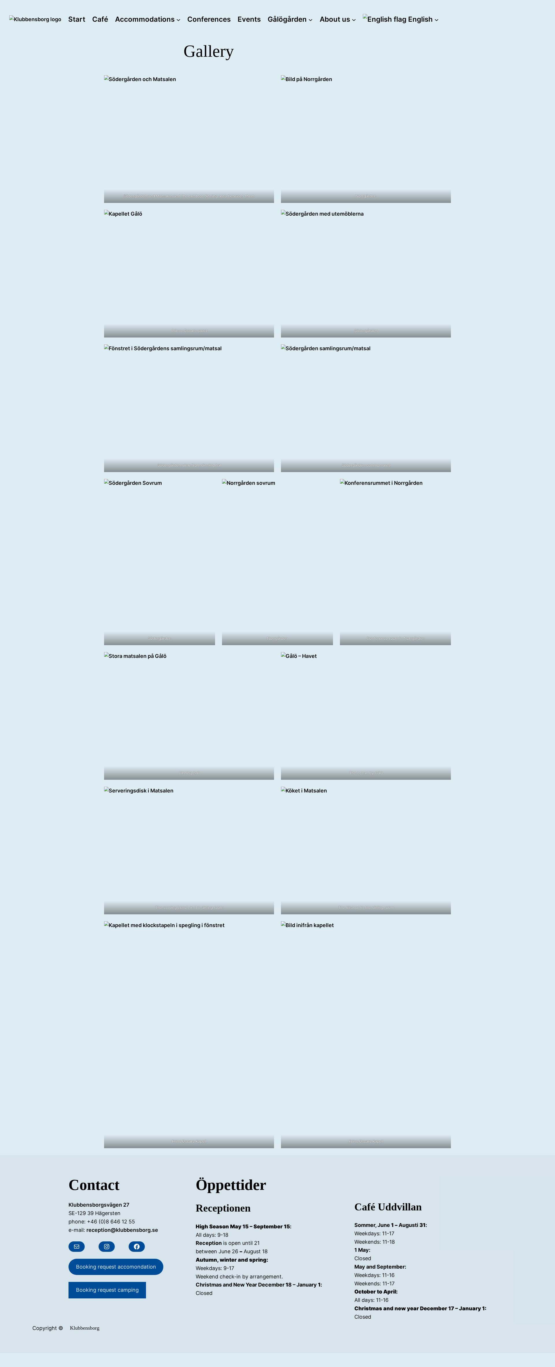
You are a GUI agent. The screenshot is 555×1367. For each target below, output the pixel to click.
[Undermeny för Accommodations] (178, 19)
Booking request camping (107, 1290)
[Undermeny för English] (436, 19)
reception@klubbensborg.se (122, 1230)
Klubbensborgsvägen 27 (99, 1205)
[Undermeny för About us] (354, 19)
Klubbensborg (84, 1328)
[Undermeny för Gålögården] (310, 19)
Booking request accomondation (116, 1267)
